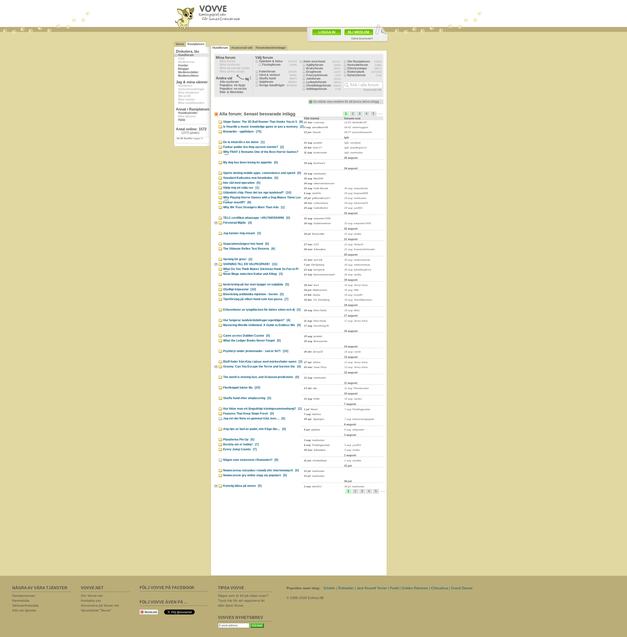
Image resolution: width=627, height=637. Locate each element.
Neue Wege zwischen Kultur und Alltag (253, 274)
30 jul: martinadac (354, 486)
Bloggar (183, 69)
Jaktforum (313, 78)
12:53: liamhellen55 (355, 122)
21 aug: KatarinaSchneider (359, 249)
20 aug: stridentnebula (357, 259)
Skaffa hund (267, 78)
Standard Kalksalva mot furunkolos (250, 178)
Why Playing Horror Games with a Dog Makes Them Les (262, 198)
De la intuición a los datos (244, 142)
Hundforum (186, 55)
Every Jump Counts (240, 449)
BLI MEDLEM (358, 32)
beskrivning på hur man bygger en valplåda (256, 284)
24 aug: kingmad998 (356, 193)
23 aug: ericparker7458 (357, 223)
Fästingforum (271, 64)
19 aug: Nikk (351, 290)
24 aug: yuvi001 (353, 208)
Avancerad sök (242, 47)
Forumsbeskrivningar (271, 47)
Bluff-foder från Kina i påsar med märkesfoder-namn (262, 361)
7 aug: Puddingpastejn (357, 409)
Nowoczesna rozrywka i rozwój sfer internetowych (261, 470)
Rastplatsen (195, 44)
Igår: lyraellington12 (355, 147)
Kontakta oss (91, 600)
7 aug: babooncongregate (359, 419)
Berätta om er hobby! (241, 444)
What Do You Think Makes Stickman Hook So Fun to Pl (260, 269)
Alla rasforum (229, 82)
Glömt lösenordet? (362, 38)
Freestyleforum (317, 75)
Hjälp (181, 120)
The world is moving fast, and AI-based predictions (261, 377)
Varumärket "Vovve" (96, 610)
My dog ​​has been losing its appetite (250, 162)
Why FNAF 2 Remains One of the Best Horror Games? (260, 152)
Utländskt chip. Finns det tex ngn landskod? (257, 192)
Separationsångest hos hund (246, 243)
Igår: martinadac (353, 152)
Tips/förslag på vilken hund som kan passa (255, 299)
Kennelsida (20, 600)
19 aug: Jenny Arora (356, 285)
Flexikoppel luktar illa (241, 387)
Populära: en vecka (233, 88)
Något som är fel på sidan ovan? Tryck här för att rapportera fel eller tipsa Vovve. (243, 600)
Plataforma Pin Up (238, 439)
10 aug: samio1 (353, 398)
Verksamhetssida (25, 605)
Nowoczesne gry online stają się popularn (255, 475)
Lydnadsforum (316, 82)
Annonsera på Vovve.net (100, 605)
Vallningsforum (316, 89)
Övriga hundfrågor (272, 85)
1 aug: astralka (352, 460)
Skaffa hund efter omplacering (247, 398)
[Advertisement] (342, 13)
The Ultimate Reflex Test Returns (249, 248)
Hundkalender (188, 113)
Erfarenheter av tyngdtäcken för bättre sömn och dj (262, 309)
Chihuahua (439, 588)
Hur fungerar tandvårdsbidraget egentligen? (256, 320)
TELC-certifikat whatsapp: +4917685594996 (256, 218)
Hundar (183, 65)
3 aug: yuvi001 (352, 445)
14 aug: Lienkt (352, 351)
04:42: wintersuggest (356, 127)
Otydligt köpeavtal (239, 289)
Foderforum (267, 71)
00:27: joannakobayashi (358, 132)
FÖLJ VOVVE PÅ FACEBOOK (167, 588)
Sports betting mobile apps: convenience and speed (262, 173)
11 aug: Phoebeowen (356, 388)
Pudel (394, 588)
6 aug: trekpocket (354, 429)
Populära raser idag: (303, 588)
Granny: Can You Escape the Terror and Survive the (262, 366)
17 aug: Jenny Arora (356, 320)
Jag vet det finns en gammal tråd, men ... (254, 418)
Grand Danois (461, 588)
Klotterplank (355, 72)
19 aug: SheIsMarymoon (358, 299)
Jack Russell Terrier (372, 588)
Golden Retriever (415, 588)
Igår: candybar (352, 142)
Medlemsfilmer (188, 75)
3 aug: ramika (352, 450)
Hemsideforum (357, 65)
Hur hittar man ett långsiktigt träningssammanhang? (262, 408)
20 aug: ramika (352, 274)
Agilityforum (314, 65)
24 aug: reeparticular (356, 188)
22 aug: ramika (352, 234)
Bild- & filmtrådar (231, 92)
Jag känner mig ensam (242, 233)
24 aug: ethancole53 (356, 203)
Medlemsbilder (188, 72)
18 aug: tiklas (352, 310)
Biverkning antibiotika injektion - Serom (253, 294)
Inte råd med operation (241, 182)
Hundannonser (23, 596)
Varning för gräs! (237, 259)
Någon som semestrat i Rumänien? (250, 460)
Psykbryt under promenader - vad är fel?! (255, 351)
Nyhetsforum (356, 75)
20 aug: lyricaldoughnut (357, 269)
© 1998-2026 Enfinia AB (305, 598)
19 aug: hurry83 (353, 295)
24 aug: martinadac (355, 198)
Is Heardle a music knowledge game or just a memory (263, 126)
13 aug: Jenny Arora (356, 362)
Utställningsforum (318, 85)
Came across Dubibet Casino (246, 335)
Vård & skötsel (269, 75)
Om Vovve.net (92, 596)
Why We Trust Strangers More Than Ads (254, 207)
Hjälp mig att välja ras (241, 187)
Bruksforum (314, 68)
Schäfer (329, 588)
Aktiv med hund (314, 61)
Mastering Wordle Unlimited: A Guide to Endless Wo (262, 325)
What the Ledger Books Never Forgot (252, 340)
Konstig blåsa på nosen (242, 486)
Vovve (180, 44)
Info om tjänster (24, 610)
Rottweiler (346, 588)
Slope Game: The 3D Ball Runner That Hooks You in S (263, 121)
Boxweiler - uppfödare (242, 131)
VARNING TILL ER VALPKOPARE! (250, 264)
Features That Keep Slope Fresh (248, 413)
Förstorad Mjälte (237, 222)
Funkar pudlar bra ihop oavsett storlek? (253, 147)
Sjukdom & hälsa (271, 61)
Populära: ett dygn (232, 85)
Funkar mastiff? (237, 202)
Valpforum (266, 82)
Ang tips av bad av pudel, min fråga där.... (254, 429)
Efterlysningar (357, 68)
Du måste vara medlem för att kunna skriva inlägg (346, 101)
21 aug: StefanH (353, 244)
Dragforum (313, 72)
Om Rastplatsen (358, 61)
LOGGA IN (326, 32)
